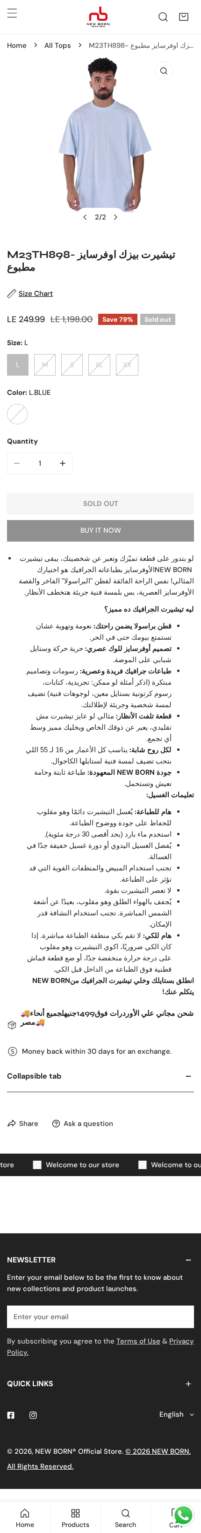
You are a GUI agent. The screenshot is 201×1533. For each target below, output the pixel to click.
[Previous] (85, 217)
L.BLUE (17, 414)
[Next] (115, 217)
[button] (183, 17)
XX (127, 365)
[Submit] (182, 1316)
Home (17, 45)
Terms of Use (138, 1341)
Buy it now (100, 530)
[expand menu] (12, 13)
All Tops (57, 45)
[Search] (163, 17)
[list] (100, 145)
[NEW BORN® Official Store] (98, 17)
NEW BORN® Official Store (78, 1451)
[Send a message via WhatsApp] (183, 1515)
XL (99, 365)
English (171, 1414)
